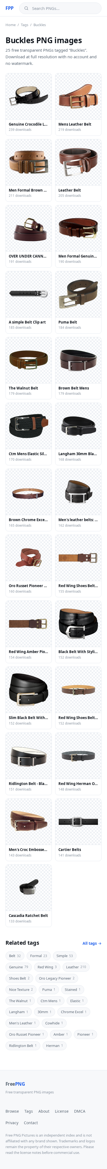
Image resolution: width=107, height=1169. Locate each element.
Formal (38, 955)
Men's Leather (22, 1023)
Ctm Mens (51, 1000)
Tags (24, 24)
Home (10, 24)
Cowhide (54, 1023)
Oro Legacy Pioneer (57, 978)
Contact (31, 1122)
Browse (12, 1111)
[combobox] (64, 8)
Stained (73, 989)
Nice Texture (21, 989)
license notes (30, 1152)
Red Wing (47, 967)
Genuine (18, 967)
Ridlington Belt (23, 1045)
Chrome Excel (74, 1011)
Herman (54, 1045)
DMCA (79, 1111)
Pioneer (85, 1034)
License (62, 1111)
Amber (61, 1034)
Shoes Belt (19, 978)
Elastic (77, 1000)
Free (15, 1084)
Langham (18, 1011)
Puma (48, 989)
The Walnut (20, 1000)
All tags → (92, 943)
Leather (76, 967)
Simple (65, 955)
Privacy (11, 1122)
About (43, 1111)
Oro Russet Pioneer (26, 1034)
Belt (15, 955)
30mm (45, 1011)
